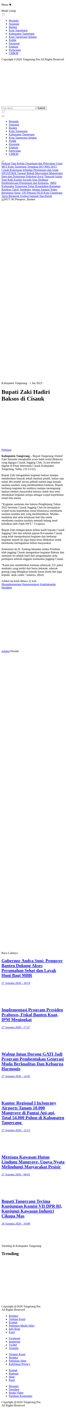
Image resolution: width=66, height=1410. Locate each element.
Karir (12, 1332)
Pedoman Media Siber (21, 1325)
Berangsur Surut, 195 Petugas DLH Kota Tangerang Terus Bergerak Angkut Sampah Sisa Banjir (31, 194)
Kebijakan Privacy (19, 1364)
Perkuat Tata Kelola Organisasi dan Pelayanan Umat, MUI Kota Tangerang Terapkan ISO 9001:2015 (32, 165)
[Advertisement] (33, 235)
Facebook (14, 1338)
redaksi (5, 651)
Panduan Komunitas (20, 1395)
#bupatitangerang (11, 584)
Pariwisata (15, 49)
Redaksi (13, 1315)
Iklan (12, 1376)
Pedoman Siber (17, 1360)
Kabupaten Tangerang (21, 33)
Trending (14, 1389)
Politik (12, 40)
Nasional (14, 23)
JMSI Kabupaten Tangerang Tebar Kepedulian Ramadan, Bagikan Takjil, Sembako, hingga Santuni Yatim (31, 186)
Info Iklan (14, 1328)
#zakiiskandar (48, 584)
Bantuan (14, 1373)
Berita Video (16, 1392)
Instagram (14, 1341)
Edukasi (13, 46)
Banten (13, 27)
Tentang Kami (17, 1319)
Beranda (14, 20)
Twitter (13, 1344)
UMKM (13, 53)
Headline (6, 587)
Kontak (13, 1322)
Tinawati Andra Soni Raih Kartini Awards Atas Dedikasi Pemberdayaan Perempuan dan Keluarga (31, 180)
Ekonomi (14, 43)
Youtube (14, 1348)
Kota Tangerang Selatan (23, 36)
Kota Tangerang (18, 30)
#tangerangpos (30, 584)
